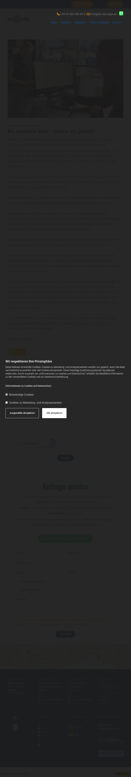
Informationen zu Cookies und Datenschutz (28, 385)
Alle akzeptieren (54, 413)
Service (116, 22)
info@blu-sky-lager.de (104, 14)
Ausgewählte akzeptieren (22, 413)
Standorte (80, 22)
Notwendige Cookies (21, 394)
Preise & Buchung (98, 22)
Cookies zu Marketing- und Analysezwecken (35, 402)
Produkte (65, 22)
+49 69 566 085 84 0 (72, 14)
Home (53, 22)
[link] (54, 22)
